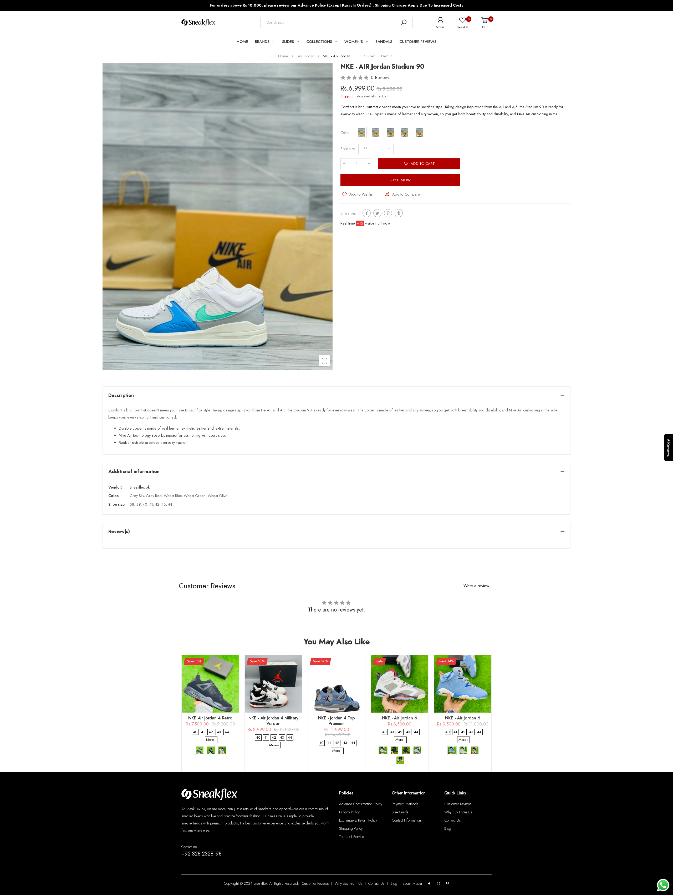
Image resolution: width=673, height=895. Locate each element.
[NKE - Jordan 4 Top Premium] (336, 684)
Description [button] (121, 395)
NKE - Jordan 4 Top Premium (336, 721)
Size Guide (400, 812)
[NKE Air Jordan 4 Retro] (210, 684)
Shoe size (348, 148)
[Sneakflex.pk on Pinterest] (447, 884)
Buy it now (400, 180)
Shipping (347, 96)
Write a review (476, 586)
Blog (447, 828)
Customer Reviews (458, 804)
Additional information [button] (134, 471)
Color (345, 132)
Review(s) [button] (119, 531)
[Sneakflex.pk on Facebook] (429, 884)
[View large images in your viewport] (324, 360)
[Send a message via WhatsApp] (663, 885)
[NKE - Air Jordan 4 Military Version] (273, 684)
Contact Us (452, 820)
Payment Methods (405, 804)
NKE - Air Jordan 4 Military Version (273, 721)
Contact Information (406, 820)
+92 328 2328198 (201, 854)
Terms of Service (351, 836)
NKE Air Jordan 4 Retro (210, 718)
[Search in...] (403, 22)
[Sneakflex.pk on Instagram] (438, 884)
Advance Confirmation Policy (360, 804)
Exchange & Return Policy (358, 820)
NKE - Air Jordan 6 (399, 718)
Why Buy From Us (458, 812)
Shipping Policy (351, 828)
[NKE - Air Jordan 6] (399, 684)
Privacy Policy (349, 812)
